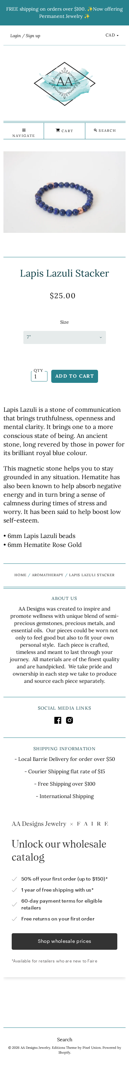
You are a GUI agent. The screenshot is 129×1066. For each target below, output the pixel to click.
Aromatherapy (47, 575)
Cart (66, 131)
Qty (38, 370)
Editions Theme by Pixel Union (76, 1047)
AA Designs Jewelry (35, 1047)
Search (64, 1039)
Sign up (33, 35)
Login (15, 35)
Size (64, 322)
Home (20, 575)
